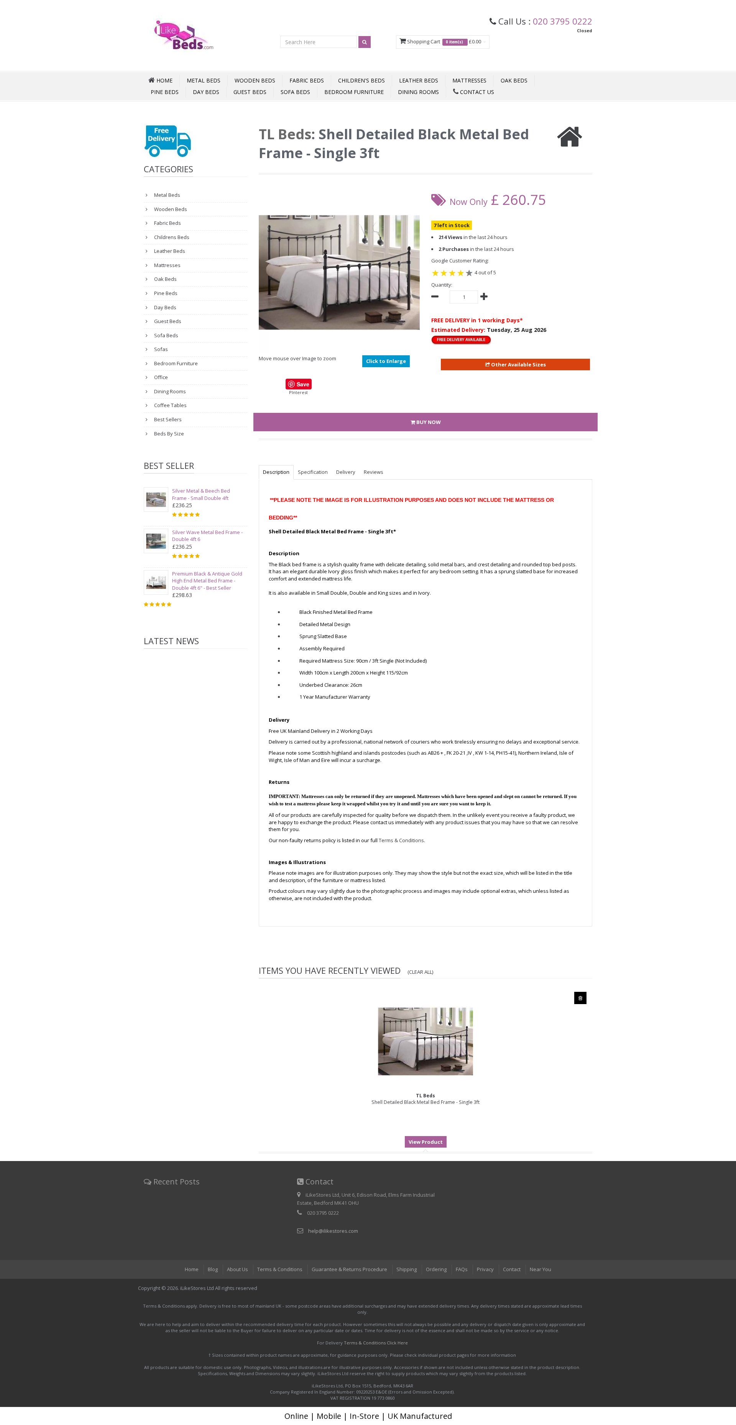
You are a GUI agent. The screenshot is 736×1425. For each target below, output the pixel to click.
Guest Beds (249, 92)
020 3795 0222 (562, 21)
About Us (237, 1269)
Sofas (160, 349)
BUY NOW (428, 422)
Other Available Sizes (518, 364)
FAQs (462, 1269)
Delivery (345, 471)
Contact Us (476, 92)
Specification (313, 471)
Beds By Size (168, 433)
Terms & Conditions (279, 1269)
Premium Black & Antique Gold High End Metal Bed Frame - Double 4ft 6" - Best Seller (207, 580)
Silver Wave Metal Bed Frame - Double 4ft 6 (207, 536)
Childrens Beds (171, 237)
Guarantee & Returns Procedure (349, 1269)
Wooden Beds (255, 80)
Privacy (485, 1269)
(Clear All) (420, 971)
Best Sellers (167, 419)
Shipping (406, 1269)
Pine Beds (165, 92)
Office (160, 377)
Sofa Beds (295, 92)
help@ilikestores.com (333, 1230)
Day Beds (206, 92)
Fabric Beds (306, 80)
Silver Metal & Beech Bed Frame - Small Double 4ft (201, 494)
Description (276, 471)
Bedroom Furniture (354, 92)
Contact (512, 1269)
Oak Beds (514, 80)
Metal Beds (203, 80)
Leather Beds (418, 80)
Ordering (436, 1269)
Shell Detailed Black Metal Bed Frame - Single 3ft (425, 1098)
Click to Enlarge (386, 361)
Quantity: (441, 284)
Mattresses (469, 80)
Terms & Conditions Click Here (376, 1343)
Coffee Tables (170, 405)
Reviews (373, 471)
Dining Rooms (418, 92)
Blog (213, 1269)
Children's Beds (361, 80)
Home (192, 1269)
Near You (540, 1269)
